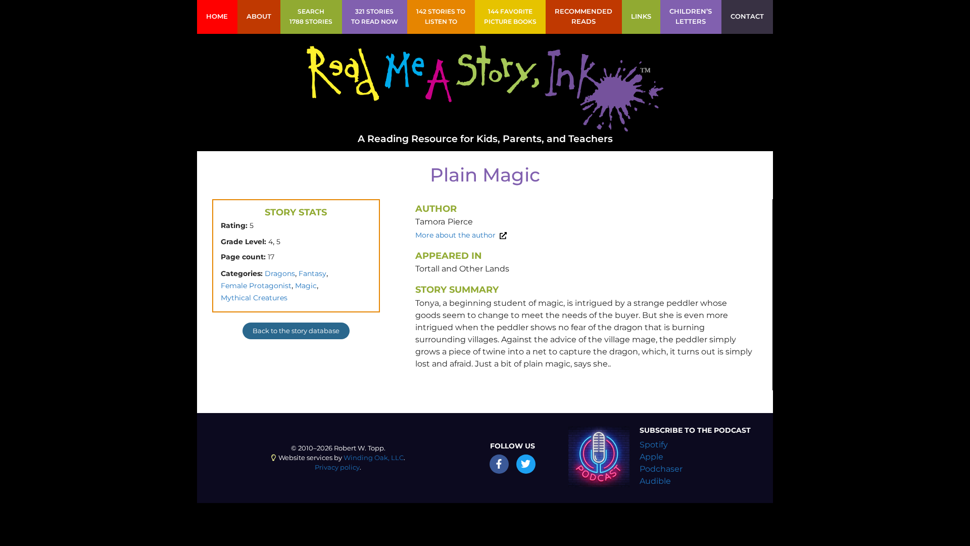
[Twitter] (526, 464)
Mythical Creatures (254, 297)
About (259, 16)
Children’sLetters (690, 16)
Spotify (654, 444)
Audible (655, 481)
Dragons (280, 273)
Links (641, 16)
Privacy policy (337, 467)
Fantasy (312, 273)
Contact (747, 16)
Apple (651, 457)
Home (217, 16)
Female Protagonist (256, 285)
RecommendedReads (583, 16)
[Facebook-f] (499, 464)
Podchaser (661, 469)
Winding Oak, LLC (374, 458)
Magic (306, 285)
